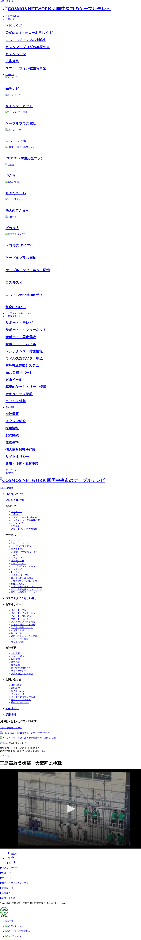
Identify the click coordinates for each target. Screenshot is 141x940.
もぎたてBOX (18, 558)
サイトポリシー (18, 671)
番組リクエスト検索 (21, 699)
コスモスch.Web (13, 16)
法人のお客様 (17, 560)
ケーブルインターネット (23, 566)
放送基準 (15, 665)
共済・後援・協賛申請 (22, 673)
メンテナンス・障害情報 (23, 622)
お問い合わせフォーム (11, 727)
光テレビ (15, 540)
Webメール (16, 633)
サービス (10, 74)
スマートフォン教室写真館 (24, 529)
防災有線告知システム (22, 627)
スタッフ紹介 (17, 656)
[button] (70, 809)
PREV (14, 854)
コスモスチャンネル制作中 (24, 517)
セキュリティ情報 (20, 639)
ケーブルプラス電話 (21, 546)
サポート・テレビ (20, 610)
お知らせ (10, 19)
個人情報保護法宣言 (21, 668)
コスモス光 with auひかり (23, 578)
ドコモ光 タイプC (20, 575)
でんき (14, 555)
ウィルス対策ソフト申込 (23, 624)
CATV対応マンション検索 (24, 581)
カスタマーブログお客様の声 (25, 520)
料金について (17, 583)
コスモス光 (16, 569)
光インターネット (20, 543)
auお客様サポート (20, 630)
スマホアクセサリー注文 (23, 697)
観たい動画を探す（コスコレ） (26, 586)
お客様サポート (13, 316)
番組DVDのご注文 (20, 702)
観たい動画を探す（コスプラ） (26, 589)
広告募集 (15, 526)
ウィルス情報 (17, 642)
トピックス (16, 511)
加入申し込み (17, 691)
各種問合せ (16, 685)
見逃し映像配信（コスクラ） (25, 592)
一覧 (8, 858)
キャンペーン (17, 523)
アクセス (4, 756)
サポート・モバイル (21, 619)
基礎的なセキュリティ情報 (24, 636)
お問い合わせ (6, 1)
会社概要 (10, 407)
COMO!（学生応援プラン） (24, 552)
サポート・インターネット (24, 613)
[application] (70, 809)
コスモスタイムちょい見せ (19, 313)
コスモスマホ (17, 549)
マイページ (11, 470)
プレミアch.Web (15, 499)
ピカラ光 (15, 572)
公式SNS (15, 514)
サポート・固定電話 (21, 616)
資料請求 (15, 688)
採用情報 (10, 473)
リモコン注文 (17, 694)
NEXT (9, 863)
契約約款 (15, 662)
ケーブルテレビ (18, 563)
